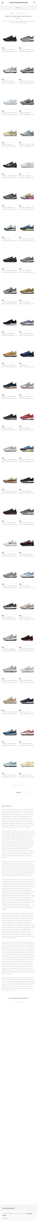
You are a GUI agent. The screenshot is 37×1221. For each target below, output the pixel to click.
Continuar (5, 1218)
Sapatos (12, 13)
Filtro (18, 7)
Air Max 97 (23, 13)
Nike (18, 13)
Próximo (18, 792)
